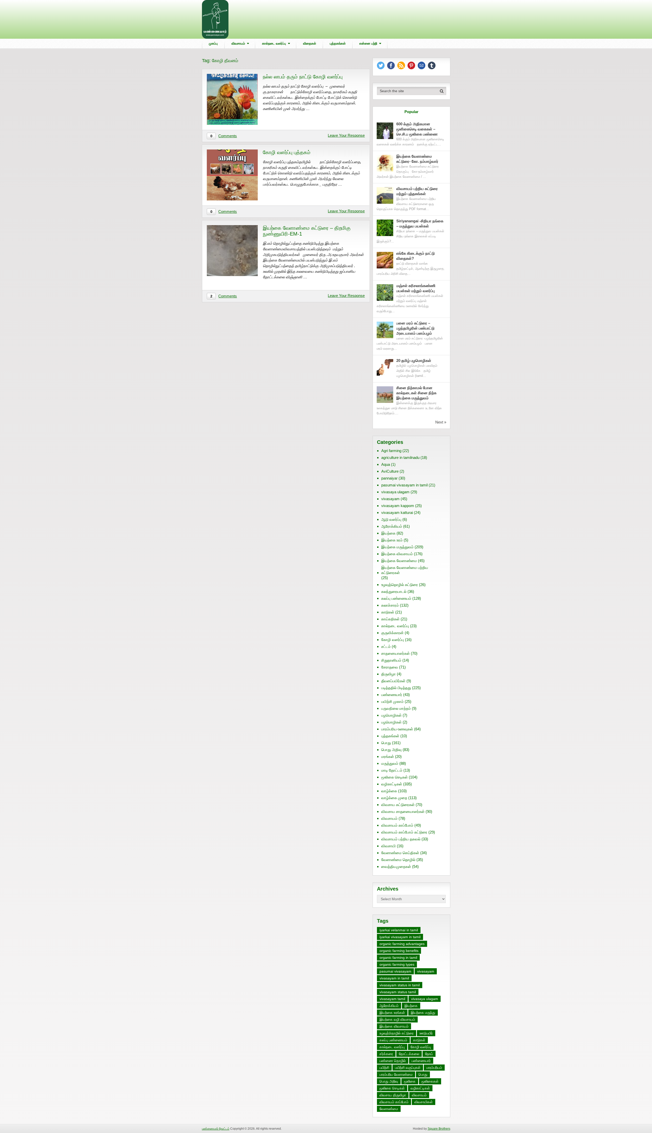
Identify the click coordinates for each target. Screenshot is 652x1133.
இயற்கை (388, 533)
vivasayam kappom (397, 505)
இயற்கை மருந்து (423, 1013)
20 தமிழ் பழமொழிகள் (413, 360)
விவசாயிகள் (423, 1102)
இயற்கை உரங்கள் (392, 1013)
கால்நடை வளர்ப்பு (274, 43)
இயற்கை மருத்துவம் (397, 547)
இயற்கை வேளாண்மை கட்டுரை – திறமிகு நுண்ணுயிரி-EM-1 (306, 231)
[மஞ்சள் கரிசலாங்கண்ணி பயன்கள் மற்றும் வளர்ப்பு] (385, 292)
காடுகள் (387, 612)
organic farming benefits (398, 951)
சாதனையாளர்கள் (395, 653)
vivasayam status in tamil (399, 985)
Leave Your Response (346, 135)
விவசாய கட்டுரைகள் (398, 804)
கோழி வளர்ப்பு (392, 639)
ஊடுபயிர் (426, 1033)
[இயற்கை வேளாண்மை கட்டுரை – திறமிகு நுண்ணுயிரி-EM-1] (232, 250)
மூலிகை (410, 1081)
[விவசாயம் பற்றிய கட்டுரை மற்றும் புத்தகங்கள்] (385, 195)
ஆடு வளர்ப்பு (391, 519)
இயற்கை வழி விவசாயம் (397, 1019)
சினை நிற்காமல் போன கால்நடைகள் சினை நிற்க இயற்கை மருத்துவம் (416, 393)
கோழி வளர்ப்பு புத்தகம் (286, 152)
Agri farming (391, 450)
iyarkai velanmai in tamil (398, 930)
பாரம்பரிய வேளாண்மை (396, 1074)
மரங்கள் (387, 756)
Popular (411, 112)
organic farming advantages (402, 944)
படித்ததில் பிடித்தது (396, 688)
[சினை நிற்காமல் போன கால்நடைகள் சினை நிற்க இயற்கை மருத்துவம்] (385, 394)
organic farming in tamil (398, 957)
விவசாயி (388, 846)
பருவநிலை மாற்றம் (396, 708)
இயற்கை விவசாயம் (397, 554)
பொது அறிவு (391, 749)
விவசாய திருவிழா (392, 1095)
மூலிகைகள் (430, 1081)
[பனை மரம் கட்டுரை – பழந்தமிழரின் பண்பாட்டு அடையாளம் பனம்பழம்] (385, 330)
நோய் (429, 1054)
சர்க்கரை (386, 1054)
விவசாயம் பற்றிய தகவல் (400, 839)
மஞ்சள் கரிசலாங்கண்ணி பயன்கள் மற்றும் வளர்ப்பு (416, 288)
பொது (386, 743)
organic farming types (396, 964)
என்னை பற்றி (368, 43)
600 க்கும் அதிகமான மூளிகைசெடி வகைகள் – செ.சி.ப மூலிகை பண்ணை (417, 129)
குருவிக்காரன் (392, 633)
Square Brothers (439, 1128)
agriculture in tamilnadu (400, 457)
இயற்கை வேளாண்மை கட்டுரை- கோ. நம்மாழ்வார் (417, 158)
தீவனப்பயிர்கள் (393, 681)
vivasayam (390, 499)
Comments (227, 136)
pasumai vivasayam (395, 971)
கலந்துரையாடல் (393, 591)
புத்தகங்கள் (338, 43)
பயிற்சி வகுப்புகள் (407, 1068)
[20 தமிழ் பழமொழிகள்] (385, 367)
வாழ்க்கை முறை (394, 798)
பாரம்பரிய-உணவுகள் (397, 729)
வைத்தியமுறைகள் (396, 866)
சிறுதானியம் (391, 660)
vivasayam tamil (392, 999)
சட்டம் (386, 646)
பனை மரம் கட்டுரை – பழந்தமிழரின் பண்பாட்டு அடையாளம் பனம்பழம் (415, 328)
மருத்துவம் (389, 763)
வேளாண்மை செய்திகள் (400, 853)
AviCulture (390, 471)
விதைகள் (309, 43)
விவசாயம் (238, 43)
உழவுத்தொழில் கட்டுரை (399, 584)
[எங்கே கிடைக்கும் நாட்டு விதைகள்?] (385, 260)
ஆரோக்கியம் (391, 526)
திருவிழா (388, 674)
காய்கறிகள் (390, 619)
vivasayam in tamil (394, 978)
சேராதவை (389, 667)
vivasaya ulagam (395, 492)
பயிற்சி (384, 1068)
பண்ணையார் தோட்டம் (215, 1128)
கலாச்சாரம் (390, 605)
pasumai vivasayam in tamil (404, 485)
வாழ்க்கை (389, 791)
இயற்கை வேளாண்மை (399, 560)
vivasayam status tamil (397, 992)
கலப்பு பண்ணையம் (396, 598)
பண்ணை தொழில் (392, 1061)
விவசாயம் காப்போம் (397, 825)
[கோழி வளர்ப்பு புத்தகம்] (232, 174)
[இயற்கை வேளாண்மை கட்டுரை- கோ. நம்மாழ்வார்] (385, 163)
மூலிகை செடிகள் (394, 777)
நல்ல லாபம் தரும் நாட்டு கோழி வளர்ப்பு (303, 76)
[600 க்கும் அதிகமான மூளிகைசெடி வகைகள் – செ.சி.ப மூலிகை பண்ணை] (385, 130)
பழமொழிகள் (391, 715)
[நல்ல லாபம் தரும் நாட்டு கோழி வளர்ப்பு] (232, 99)
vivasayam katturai (397, 512)
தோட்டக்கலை (409, 1054)
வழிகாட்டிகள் (391, 784)
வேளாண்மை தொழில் (398, 859)
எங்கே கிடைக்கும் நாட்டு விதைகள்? (415, 256)
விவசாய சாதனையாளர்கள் (403, 811)
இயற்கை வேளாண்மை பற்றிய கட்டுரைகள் (404, 570)
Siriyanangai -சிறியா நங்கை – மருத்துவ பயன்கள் (419, 223)
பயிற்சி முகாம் (392, 701)
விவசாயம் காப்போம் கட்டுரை (404, 832)
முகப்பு (213, 43)
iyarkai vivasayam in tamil (399, 937)
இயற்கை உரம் (392, 540)
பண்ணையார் (391, 694)
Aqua (385, 464)
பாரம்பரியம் (434, 1068)
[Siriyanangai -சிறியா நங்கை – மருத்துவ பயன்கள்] (385, 228)
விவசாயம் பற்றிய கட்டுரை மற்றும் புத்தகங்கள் (417, 191)
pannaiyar (389, 478)
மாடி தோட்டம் (391, 770)
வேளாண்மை (388, 1109)
